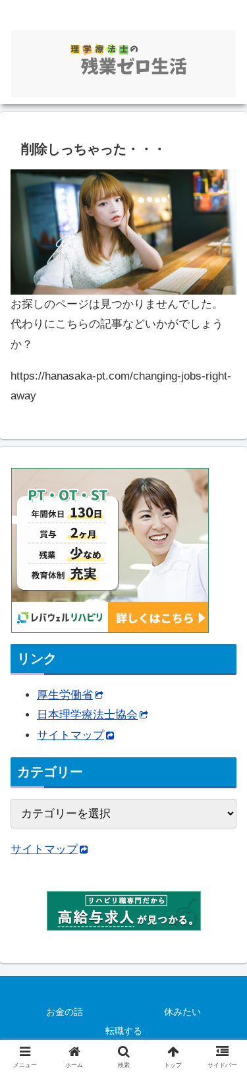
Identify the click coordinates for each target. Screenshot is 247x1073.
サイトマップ (70, 735)
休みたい (182, 1011)
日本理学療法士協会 (87, 715)
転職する (123, 1031)
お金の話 (64, 1011)
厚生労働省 (65, 695)
